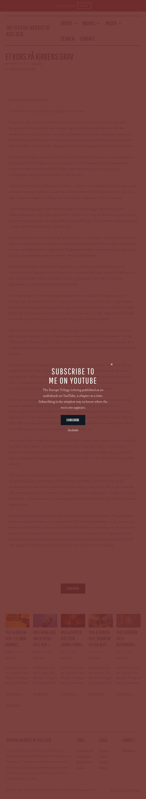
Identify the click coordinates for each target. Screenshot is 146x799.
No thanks (73, 430)
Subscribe (72, 420)
